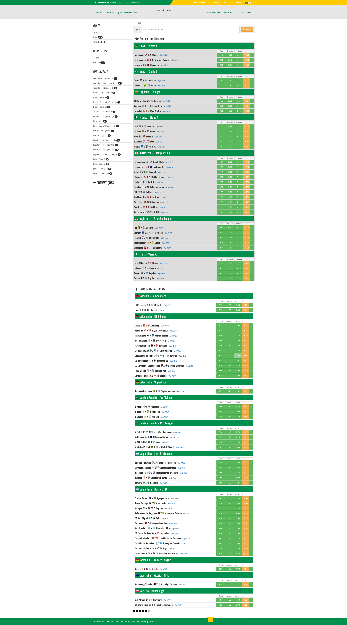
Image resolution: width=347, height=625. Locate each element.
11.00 (238, 442)
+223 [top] (247, 268)
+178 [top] (246, 533)
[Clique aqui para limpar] (252, 55)
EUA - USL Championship (105, 126)
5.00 (239, 197)
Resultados (230, 12)
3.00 (239, 167)
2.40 (221, 141)
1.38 (221, 202)
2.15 (221, 136)
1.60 (221, 197)
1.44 (239, 111)
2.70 (238, 432)
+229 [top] (247, 65)
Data (97, 25)
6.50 (220, 370)
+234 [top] (247, 126)
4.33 (239, 80)
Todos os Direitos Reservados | (110, 621)
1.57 (238, 325)
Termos (152, 621)
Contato (246, 12)
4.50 (230, 111)
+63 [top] (245, 305)
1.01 (238, 360)
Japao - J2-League (102, 173)
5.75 (220, 365)
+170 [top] (246, 518)
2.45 (221, 172)
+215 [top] (247, 85)
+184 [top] (246, 528)
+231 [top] (247, 232)
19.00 (220, 330)
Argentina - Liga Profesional (107, 83)
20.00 (220, 350)
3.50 (230, 80)
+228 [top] (247, 55)
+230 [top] (247, 167)
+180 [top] (246, 498)
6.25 (239, 126)
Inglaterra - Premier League (106, 154)
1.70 (220, 548)
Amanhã (98, 42)
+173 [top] (246, 538)
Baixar (225, 2)
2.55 (221, 131)
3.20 (221, 65)
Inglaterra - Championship (106, 140)
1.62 (238, 391)
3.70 (239, 85)
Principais (101, 71)
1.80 (221, 80)
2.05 (221, 182)
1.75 (221, 162)
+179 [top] (246, 508)
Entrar (214, 2)
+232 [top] (247, 131)
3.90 (239, 60)
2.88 (229, 482)
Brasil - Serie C (101, 107)
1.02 (238, 375)
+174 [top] (246, 513)
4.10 (229, 345)
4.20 (230, 55)
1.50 (221, 126)
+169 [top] (246, 584)
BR (249, 3)
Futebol (98, 62)
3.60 (230, 162)
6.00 (229, 442)
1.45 (221, 55)
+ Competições (104, 182)
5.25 (239, 101)
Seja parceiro (213, 12)
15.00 (238, 263)
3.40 (230, 136)
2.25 (221, 85)
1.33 (239, 227)
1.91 (221, 207)
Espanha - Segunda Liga (105, 116)
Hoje (97, 37)
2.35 (221, 242)
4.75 (221, 268)
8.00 (229, 330)
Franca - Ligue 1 (101, 135)
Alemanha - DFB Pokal (104, 78)
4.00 (230, 197)
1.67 (238, 345)
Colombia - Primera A (103, 111)
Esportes (100, 50)
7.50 (239, 55)
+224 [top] (246, 605)
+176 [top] (246, 553)
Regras (110, 12)
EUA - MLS (99, 121)
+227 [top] (247, 101)
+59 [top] (245, 355)
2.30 (239, 65)
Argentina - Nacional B (104, 88)
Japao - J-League (101, 168)
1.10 (238, 350)
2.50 (221, 106)
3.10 (230, 60)
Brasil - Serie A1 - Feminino (106, 102)
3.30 (230, 131)
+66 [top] (245, 416)
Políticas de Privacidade (135, 621)
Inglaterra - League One (105, 145)
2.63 (220, 411)
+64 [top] (245, 569)
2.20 (239, 146)
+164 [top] (246, 503)
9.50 (221, 227)
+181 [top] (246, 350)
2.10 (221, 60)
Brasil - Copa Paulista (103, 92)
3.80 (221, 187)
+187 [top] (246, 523)
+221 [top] (247, 80)
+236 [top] (246, 335)
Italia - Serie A (100, 159)
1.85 (221, 192)
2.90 (239, 106)
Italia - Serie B (100, 164)
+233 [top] (247, 141)
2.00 (239, 177)
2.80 (230, 85)
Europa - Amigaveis (103, 130)
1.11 (238, 330)
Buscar (248, 29)
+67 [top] (245, 375)
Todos (96, 32)
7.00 (221, 111)
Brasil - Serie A (100, 97)
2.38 (238, 447)
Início (99, 12)
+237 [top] (247, 136)
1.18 (221, 263)
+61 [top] (245, 310)
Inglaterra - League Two (105, 149)
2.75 (239, 131)
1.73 (221, 101)
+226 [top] (247, 227)
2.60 (239, 237)
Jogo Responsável (127, 12)
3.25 (230, 65)
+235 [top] (247, 247)
